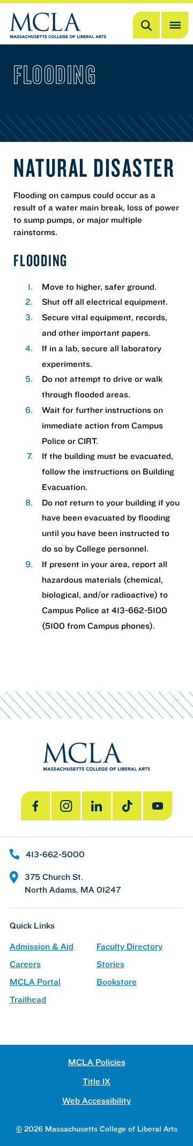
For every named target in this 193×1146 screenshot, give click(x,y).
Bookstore (116, 982)
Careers (25, 964)
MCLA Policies (96, 1062)
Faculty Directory (129, 946)
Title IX (96, 1081)
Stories (110, 964)
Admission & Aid (41, 946)
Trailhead (28, 999)
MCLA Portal (35, 982)
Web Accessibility (96, 1101)
